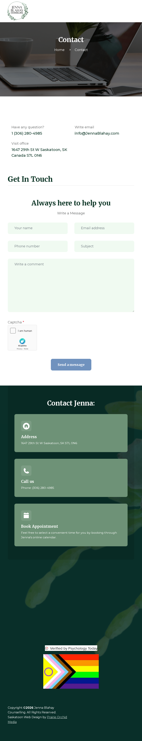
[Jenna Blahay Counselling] (37, 11)
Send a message (71, 365)
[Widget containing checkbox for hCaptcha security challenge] (22, 337)
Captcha (16, 322)
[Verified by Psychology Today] (71, 648)
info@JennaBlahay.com (97, 133)
